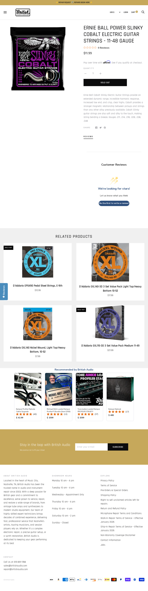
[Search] (142, 12)
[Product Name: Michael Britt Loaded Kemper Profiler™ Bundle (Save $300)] (58, 397)
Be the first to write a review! (114, 203)
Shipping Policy (108, 495)
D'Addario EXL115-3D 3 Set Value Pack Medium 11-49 (110, 345)
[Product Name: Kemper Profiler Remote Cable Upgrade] (27, 397)
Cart (134, 12)
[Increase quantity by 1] (100, 73)
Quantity (89, 68)
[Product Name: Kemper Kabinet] (120, 397)
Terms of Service (109, 485)
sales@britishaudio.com (15, 565)
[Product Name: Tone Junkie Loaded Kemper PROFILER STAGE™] (89, 397)
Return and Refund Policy (113, 508)
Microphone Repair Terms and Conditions (121, 513)
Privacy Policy (107, 480)
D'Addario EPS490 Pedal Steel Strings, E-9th (37, 285)
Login (126, 12)
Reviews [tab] (88, 136)
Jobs (103, 544)
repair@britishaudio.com (16, 569)
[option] (38, 59)
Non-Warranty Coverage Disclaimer (118, 535)
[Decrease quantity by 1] (85, 73)
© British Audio (9, 580)
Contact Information (111, 540)
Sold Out (105, 82)
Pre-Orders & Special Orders (114, 490)
